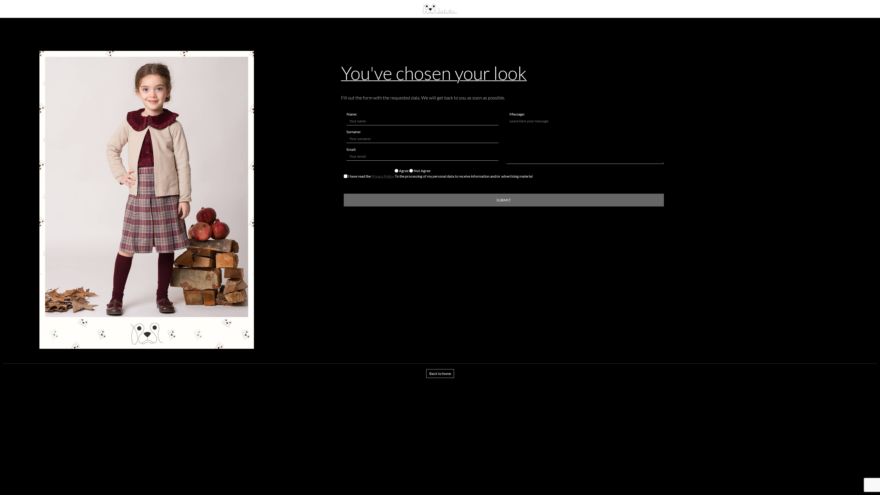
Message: (517, 114)
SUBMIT (504, 200)
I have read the (370, 176)
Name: (351, 114)
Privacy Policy (382, 176)
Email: (351, 149)
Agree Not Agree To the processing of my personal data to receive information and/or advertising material (464, 173)
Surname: (353, 131)
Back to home (440, 373)
